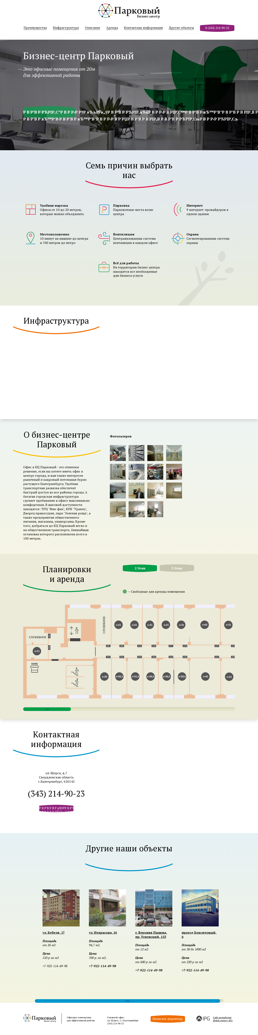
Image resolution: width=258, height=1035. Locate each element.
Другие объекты (181, 28)
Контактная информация (143, 28)
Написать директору (168, 1019)
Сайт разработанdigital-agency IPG (223, 1019)
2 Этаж (140, 568)
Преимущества (35, 28)
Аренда (112, 28)
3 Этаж (176, 568)
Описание (92, 28)
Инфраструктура (66, 28)
